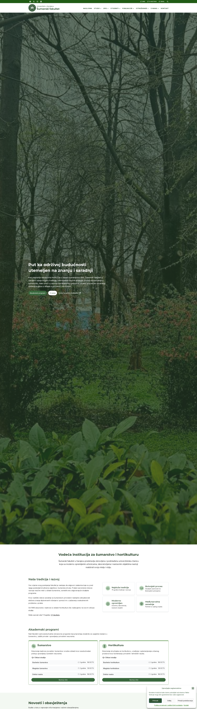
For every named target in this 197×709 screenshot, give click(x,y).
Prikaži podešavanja (185, 701)
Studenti (115, 8)
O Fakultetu (55, 615)
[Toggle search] (168, 2)
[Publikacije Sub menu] (133, 8)
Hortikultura (116, 645)
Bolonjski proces (153, 586)
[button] (193, 688)
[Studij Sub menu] (100, 8)
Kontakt (186, 705)
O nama (154, 8)
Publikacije (127, 8)
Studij (97, 8)
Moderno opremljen (117, 601)
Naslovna (87, 8)
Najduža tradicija (120, 587)
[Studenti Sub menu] (119, 8)
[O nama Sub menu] (158, 8)
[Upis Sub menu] (108, 8)
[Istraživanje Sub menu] (148, 8)
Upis (105, 8)
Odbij (169, 701)
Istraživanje (141, 8)
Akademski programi (37, 293)
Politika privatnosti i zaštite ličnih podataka (168, 705)
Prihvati (155, 701)
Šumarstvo (44, 645)
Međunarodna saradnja (152, 602)
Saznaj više (63, 680)
